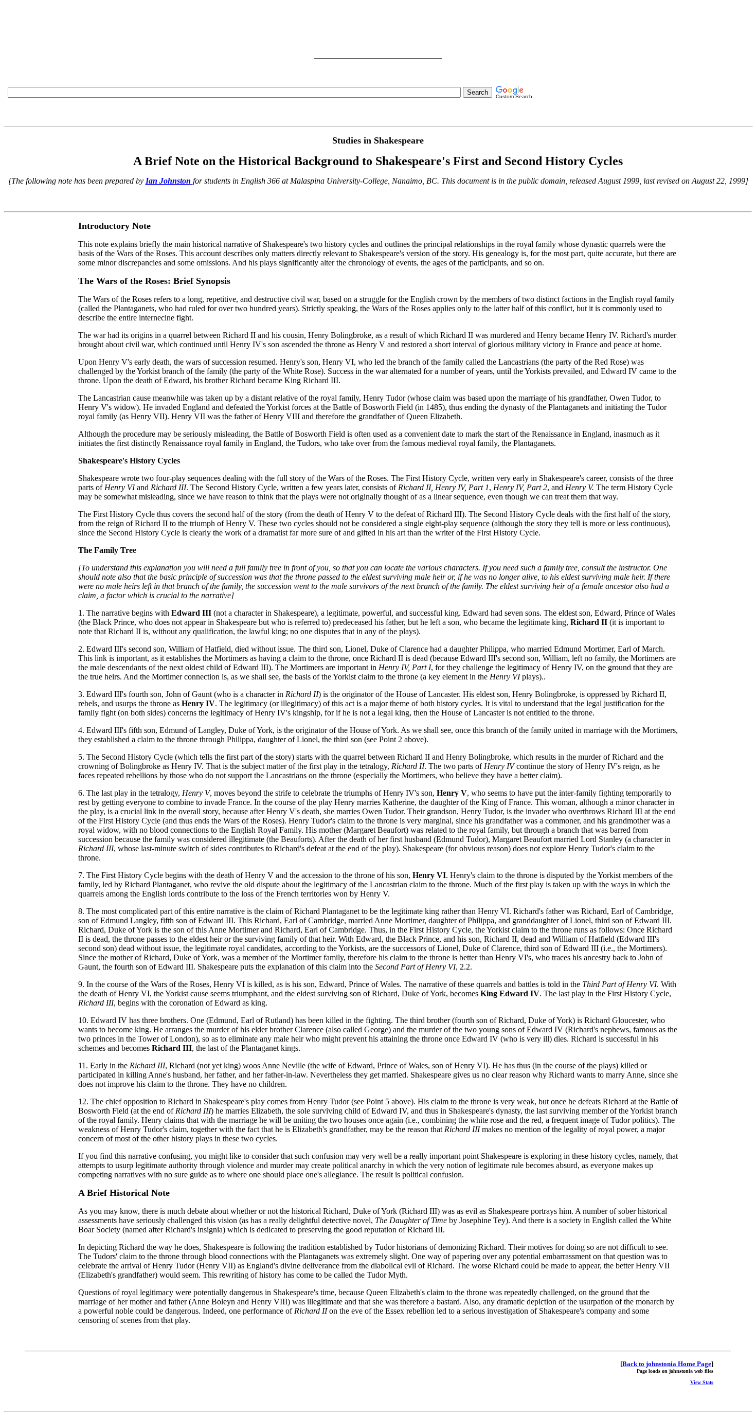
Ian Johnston (168, 180)
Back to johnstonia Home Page (666, 1364)
